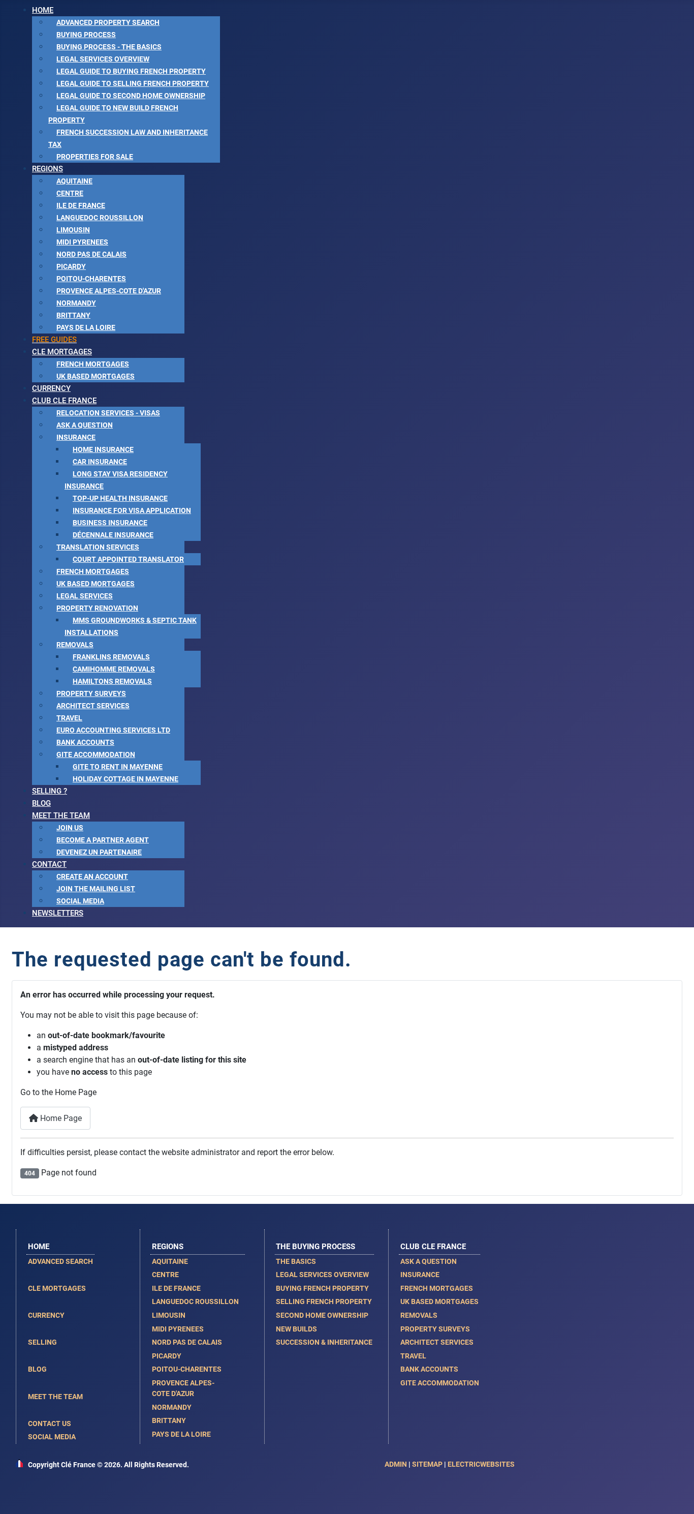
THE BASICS (296, 1261)
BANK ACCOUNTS (429, 1369)
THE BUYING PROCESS (315, 1246)
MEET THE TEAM (55, 1396)
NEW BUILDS (296, 1329)
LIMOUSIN (168, 1315)
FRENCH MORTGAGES (436, 1288)
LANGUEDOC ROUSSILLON (195, 1301)
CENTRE (165, 1274)
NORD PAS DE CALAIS (187, 1342)
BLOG (37, 1369)
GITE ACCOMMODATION (439, 1383)
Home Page (60, 1118)
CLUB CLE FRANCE (433, 1246)
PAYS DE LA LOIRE (181, 1434)
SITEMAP (427, 1464)
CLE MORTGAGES (57, 1288)
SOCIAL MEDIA (52, 1437)
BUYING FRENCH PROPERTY (322, 1288)
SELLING (42, 1342)
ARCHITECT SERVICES (437, 1342)
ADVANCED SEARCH (60, 1261)
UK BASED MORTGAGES (439, 1301)
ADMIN (396, 1464)
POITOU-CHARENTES (187, 1369)
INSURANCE (419, 1274)
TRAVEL (413, 1356)
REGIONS (167, 1246)
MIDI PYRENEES (178, 1329)
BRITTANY (169, 1420)
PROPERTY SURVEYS (435, 1329)
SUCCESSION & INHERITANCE (324, 1342)
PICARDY (166, 1356)
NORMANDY (172, 1407)
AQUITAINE (170, 1261)
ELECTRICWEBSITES (481, 1464)
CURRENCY (46, 1315)
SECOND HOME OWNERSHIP (322, 1315)
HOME (38, 1246)
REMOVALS (418, 1315)
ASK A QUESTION (428, 1261)
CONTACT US (49, 1423)
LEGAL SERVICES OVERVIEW (322, 1274)
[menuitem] (42, 10)
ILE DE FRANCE (176, 1288)
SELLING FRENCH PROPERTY (324, 1301)
